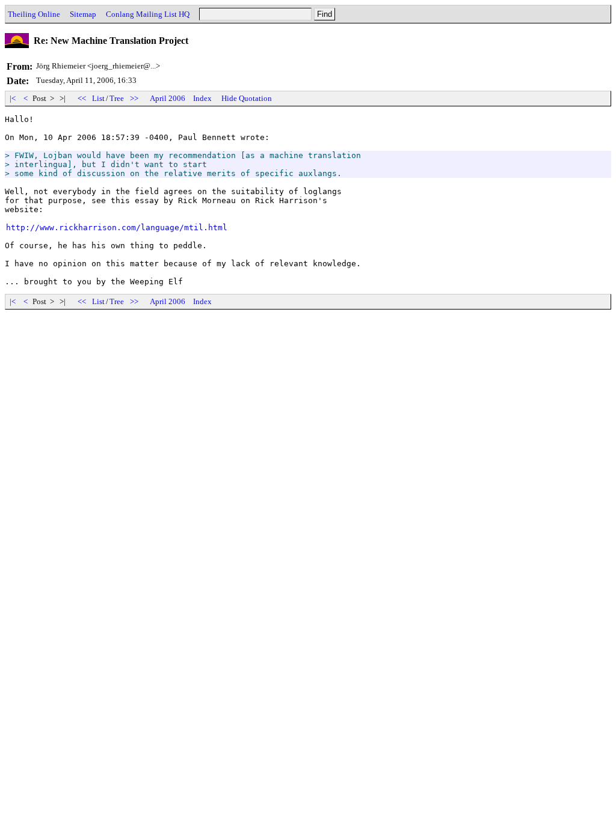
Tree (116, 98)
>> (134, 98)
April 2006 (167, 98)
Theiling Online (34, 14)
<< (82, 98)
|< (12, 98)
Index (202, 98)
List (98, 98)
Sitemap (83, 14)
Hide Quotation (246, 98)
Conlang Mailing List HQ (147, 14)
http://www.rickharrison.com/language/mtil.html (116, 227)
